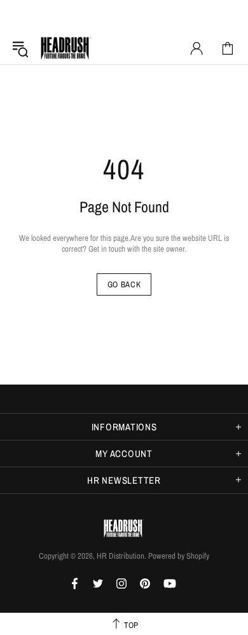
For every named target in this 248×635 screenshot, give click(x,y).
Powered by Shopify (178, 555)
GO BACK (124, 284)
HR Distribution (66, 48)
